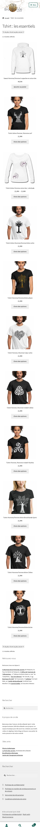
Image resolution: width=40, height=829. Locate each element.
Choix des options (20, 142)
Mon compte (6, 825)
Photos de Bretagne (8, 748)
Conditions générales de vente (15, 799)
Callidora (28, 679)
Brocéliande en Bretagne (10, 753)
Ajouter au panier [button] (20, 87)
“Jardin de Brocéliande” (15, 681)
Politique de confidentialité (14, 785)
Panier (31, 823)
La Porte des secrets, (9, 751)
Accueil (7, 18)
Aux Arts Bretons (16, 676)
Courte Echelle (15, 683)
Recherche (20, 825)
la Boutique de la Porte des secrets (13, 670)
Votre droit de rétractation (14, 795)
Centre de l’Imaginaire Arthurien (12, 755)
